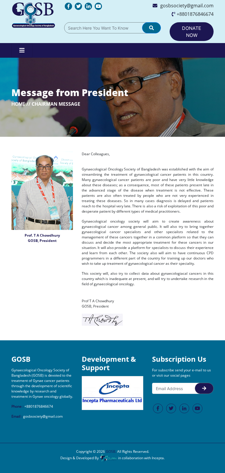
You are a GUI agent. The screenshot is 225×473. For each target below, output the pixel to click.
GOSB (110, 451)
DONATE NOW (191, 31)
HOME (18, 104)
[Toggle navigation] (22, 50)
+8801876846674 (195, 14)
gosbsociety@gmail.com (187, 5)
